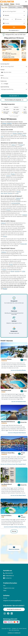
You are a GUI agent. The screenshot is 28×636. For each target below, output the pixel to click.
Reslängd (2, 69)
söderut (13, 145)
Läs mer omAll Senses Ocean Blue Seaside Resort (13, 464)
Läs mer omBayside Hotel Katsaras (17, 432)
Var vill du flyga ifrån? (5, 64)
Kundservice (8, 578)
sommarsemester (15, 203)
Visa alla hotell (13, 95)
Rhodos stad (23, 243)
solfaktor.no (11, 632)
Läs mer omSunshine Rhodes (18, 370)
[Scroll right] (26, 110)
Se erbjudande (11, 59)
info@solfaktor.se (9, 575)
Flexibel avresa (4, 81)
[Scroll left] (2, 110)
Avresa (2, 75)
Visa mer (14, 531)
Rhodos (4, 123)
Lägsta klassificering (5, 86)
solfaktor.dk (17, 632)
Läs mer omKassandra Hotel (18, 401)
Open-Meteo (16, 116)
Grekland (9, 123)
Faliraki (5, 193)
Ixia (12, 135)
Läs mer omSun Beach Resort (18, 495)
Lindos (16, 193)
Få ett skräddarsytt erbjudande (13, 100)
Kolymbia (10, 193)
